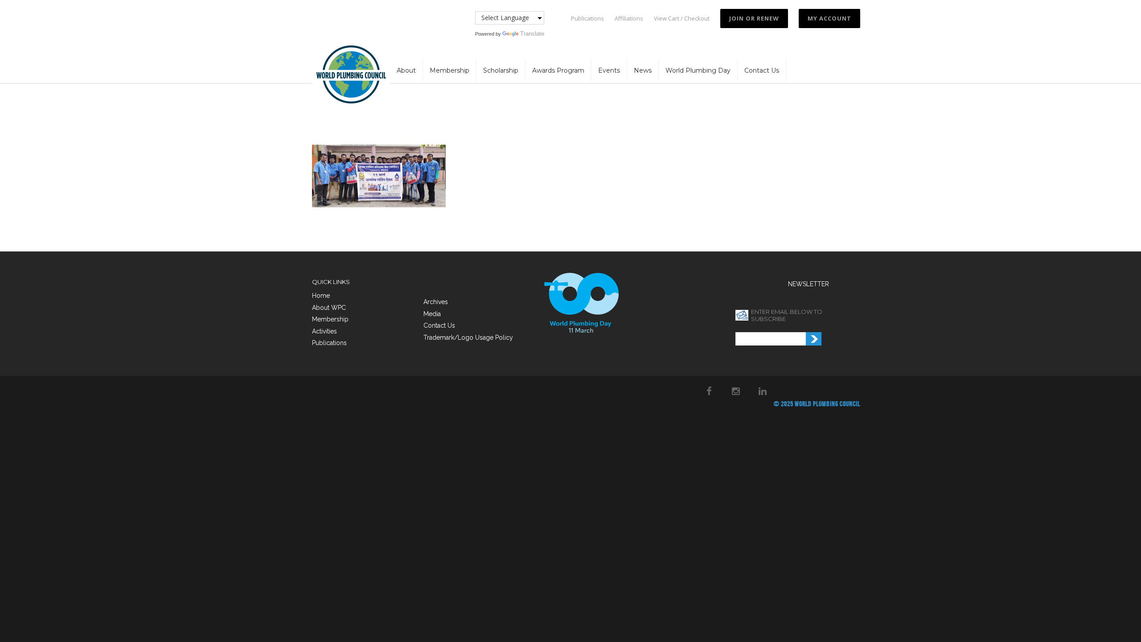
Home (321, 295)
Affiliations (629, 18)
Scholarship (500, 70)
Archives (435, 301)
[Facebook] (709, 391)
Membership (449, 70)
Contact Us (761, 70)
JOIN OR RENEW (754, 18)
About (406, 70)
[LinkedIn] (763, 391)
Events (609, 70)
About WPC (329, 307)
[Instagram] (736, 391)
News (643, 70)
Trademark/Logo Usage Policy (468, 337)
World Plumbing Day (698, 70)
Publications (587, 18)
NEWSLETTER (808, 284)
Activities (324, 331)
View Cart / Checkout (682, 18)
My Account (829, 18)
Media (432, 313)
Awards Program (558, 70)
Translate (532, 33)
